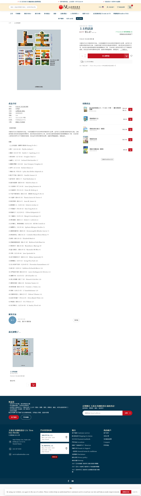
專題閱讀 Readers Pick (121, 13)
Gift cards (69, 18)
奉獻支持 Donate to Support (81, 448)
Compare (107, 442)
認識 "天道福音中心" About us (81, 445)
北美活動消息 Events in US (102, 13)
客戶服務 (60, 18)
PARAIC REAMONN (22, 107)
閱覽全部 (54, 457)
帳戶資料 (106, 433)
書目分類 (37, 13)
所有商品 (106, 445)
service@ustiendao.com (21, 454)
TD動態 (18, 13)
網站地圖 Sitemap (77, 460)
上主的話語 (17, 23)
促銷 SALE (85, 13)
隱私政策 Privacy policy (79, 457)
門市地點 (26, 417)
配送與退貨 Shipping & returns (82, 436)
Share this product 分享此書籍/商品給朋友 (102, 65)
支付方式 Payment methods (81, 439)
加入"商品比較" (84, 65)
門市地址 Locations (78, 442)
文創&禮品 (63, 13)
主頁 (11, 13)
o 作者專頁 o (74, 13)
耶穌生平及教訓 (20, 122)
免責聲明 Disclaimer (78, 454)
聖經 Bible (27, 13)
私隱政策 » (135, 492)
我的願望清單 (108, 439)
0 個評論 (90, 26)
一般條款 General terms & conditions (84, 451)
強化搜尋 (79, 18)
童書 (55, 13)
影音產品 (47, 13)
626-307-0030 (17, 449)
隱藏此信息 (126, 492)
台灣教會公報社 (20, 111)
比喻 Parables (107, 159)
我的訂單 (106, 436)
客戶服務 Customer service (81, 433)
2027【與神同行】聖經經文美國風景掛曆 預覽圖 (86, 471)
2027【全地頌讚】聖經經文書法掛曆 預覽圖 (85, 463)
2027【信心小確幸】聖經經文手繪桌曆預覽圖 (85, 467)
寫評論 (76, 320)
